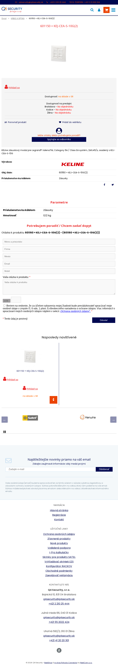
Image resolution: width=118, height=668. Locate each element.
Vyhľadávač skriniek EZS (59, 561)
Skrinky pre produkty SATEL (59, 557)
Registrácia (59, 515)
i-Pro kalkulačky (59, 552)
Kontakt (59, 519)
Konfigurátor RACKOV (59, 566)
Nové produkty (59, 543)
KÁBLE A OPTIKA (17, 18)
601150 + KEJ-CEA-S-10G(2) (30, 370)
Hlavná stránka (59, 510)
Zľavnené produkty (59, 538)
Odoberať (104, 469)
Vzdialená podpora (59, 548)
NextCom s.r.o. (86, 662)
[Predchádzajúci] (5, 420)
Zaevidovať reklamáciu (59, 575)
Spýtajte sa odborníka (59, 139)
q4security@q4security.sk (31, 2)
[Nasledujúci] (113, 420)
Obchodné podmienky (59, 571)
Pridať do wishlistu (71, 122)
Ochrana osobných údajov (59, 534)
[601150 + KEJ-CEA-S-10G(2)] (59, 53)
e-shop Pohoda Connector (65, 662)
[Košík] (106, 10)
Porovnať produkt (16, 122)
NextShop (48, 662)
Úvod (4, 18)
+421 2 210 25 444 (58, 2)
